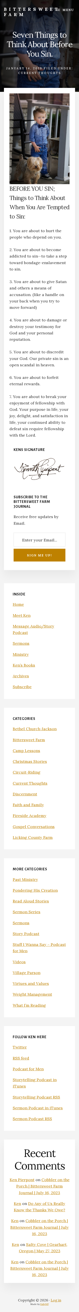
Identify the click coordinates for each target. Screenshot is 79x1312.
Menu (68, 10)
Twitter (20, 1047)
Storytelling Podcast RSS (36, 1097)
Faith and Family (28, 804)
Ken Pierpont (22, 1179)
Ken (17, 1203)
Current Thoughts (39, 73)
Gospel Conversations (34, 826)
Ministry (21, 654)
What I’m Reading (29, 1005)
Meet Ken (22, 615)
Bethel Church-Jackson (35, 728)
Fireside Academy (29, 815)
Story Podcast (26, 933)
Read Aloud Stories (31, 901)
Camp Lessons (26, 750)
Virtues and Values (31, 983)
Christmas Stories (30, 761)
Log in (56, 1300)
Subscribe (22, 686)
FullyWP (44, 1304)
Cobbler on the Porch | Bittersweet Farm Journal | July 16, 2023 (43, 1186)
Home (18, 604)
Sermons (21, 643)
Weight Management (32, 994)
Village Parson (26, 972)
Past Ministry (25, 879)
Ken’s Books (24, 665)
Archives (21, 675)
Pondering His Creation (35, 890)
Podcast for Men (28, 1068)
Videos (19, 961)
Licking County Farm (33, 837)
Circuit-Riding (26, 772)
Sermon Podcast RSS (32, 1118)
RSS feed (21, 1058)
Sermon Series (26, 911)
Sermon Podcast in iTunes (38, 1107)
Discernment (25, 794)
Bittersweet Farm (32, 11)
